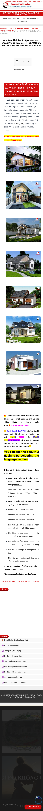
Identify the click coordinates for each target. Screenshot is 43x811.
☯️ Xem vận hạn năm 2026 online (14, 666)
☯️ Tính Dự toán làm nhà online (14, 682)
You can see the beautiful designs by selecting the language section (21, 455)
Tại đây (19, 570)
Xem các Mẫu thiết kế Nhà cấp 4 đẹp (23, 515)
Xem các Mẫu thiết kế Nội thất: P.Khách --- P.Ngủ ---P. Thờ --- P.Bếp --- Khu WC (23, 493)
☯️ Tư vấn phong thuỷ (10, 645)
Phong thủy (19, 123)
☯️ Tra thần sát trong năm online (14, 672)
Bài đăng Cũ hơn (24, 582)
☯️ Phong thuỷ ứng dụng (11, 651)
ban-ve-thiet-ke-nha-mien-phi (20, 28)
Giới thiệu (17, 18)
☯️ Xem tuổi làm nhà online (12, 677)
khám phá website (21, 21)
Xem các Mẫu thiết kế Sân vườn (21, 520)
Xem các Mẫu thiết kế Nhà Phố (20, 510)
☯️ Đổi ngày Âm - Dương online (14, 661)
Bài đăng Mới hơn (8, 582)
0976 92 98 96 (33, 807)
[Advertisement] (21, 612)
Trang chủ (6, 18)
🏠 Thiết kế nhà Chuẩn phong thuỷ (15, 640)
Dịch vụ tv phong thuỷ (31, 18)
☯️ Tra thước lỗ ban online (12, 656)
